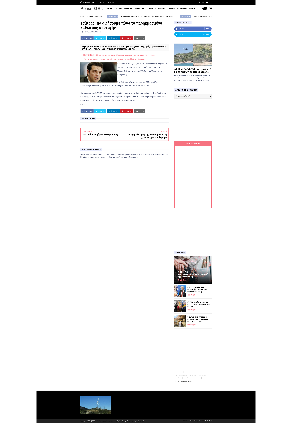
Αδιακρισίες (192, 375)
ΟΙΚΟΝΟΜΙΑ (128, 8)
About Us (193, 421)
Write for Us (112, 2)
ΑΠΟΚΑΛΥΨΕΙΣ (160, 8)
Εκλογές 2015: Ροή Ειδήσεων (192, 378)
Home (185, 421)
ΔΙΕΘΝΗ (150, 8)
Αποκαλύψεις (189, 372)
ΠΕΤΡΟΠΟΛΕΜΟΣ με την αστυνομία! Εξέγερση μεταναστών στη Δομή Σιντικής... (127, 16)
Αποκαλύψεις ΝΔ (186, 381)
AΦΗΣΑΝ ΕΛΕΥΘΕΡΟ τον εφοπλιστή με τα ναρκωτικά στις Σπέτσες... (192, 70)
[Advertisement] (193, 119)
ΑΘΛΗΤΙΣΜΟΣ (140, 8)
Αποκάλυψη (202, 375)
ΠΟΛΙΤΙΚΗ (117, 8)
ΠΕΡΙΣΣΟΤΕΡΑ (193, 8)
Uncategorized (92, 16)
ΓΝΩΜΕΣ (171, 8)
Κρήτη (177, 381)
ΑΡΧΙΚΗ (109, 8)
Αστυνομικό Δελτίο (181, 375)
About (102, 2)
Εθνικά (205, 378)
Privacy (201, 421)
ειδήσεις (198, 372)
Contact (209, 421)
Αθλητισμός (179, 372)
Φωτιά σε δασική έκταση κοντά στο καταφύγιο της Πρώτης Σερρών (196, 16)
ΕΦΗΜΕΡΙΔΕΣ (181, 8)
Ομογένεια (178, 378)
